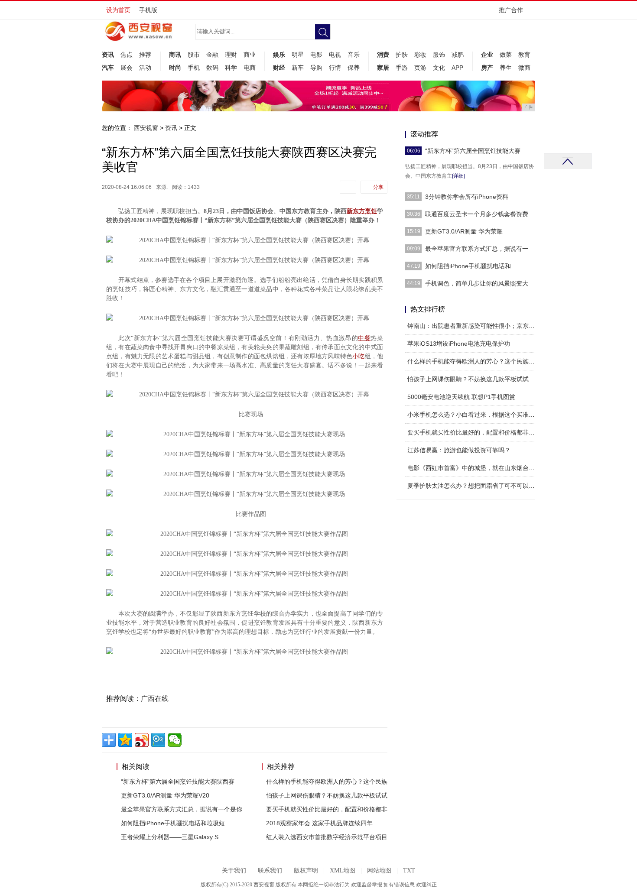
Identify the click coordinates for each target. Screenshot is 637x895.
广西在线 (155, 698)
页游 (420, 67)
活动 (145, 67)
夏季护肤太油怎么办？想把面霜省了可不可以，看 (474, 485)
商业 (250, 54)
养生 (506, 67)
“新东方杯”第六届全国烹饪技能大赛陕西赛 (177, 781)
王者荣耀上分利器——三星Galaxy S (169, 836)
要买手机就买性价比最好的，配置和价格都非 (326, 809)
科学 (231, 67)
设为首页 (118, 9)
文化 (439, 67)
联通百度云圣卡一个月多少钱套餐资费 (476, 214)
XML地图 (342, 870)
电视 (335, 54)
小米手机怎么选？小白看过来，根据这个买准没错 (474, 414)
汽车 (108, 67)
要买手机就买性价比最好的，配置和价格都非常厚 (474, 432)
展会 (126, 67)
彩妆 (420, 54)
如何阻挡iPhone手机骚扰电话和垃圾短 (173, 823)
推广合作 (511, 9)
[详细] (458, 176)
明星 (298, 54)
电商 (250, 67)
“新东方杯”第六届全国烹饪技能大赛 (472, 150)
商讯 (175, 54)
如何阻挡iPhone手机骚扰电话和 (468, 266)
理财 (231, 54)
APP (457, 67)
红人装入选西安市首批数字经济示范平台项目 (326, 836)
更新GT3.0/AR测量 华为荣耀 (464, 231)
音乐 (354, 54)
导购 (316, 67)
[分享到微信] (175, 740)
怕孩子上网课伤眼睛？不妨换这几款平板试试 (326, 795)
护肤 (402, 54)
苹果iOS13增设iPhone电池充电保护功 (458, 343)
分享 (378, 187)
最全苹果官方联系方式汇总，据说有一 (476, 248)
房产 (487, 67)
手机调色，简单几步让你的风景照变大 (476, 283)
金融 (212, 54)
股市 (194, 54)
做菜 (506, 54)
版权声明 (306, 870)
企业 (487, 54)
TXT (409, 870)
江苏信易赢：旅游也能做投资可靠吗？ (458, 450)
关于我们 (234, 870)
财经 (279, 67)
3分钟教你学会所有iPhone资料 (466, 196)
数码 (212, 67)
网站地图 (379, 870)
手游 (402, 67)
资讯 (108, 54)
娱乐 (279, 54)
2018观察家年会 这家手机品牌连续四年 (319, 823)
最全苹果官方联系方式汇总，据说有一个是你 (181, 809)
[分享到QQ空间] (125, 740)
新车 (298, 67)
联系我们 (270, 870)
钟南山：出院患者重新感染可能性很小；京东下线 (474, 325)
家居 (383, 67)
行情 (335, 67)
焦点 (126, 54)
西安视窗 (146, 127)
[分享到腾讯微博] (158, 740)
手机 (194, 67)
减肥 (458, 54)
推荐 (145, 54)
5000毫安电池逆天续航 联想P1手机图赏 (461, 396)
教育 (524, 54)
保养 (354, 67)
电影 (316, 54)
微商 (524, 67)
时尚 (175, 67)
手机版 (148, 9)
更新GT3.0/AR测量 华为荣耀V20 (165, 795)
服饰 (439, 54)
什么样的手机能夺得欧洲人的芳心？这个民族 (326, 781)
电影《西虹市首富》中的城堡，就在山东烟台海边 (474, 467)
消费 (383, 54)
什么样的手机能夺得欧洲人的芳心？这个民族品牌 (474, 361)
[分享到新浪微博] (142, 740)
